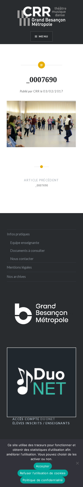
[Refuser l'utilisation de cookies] (77, 463)
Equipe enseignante (24, 243)
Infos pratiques (18, 234)
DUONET (33, 419)
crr (36, 91)
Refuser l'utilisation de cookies (43, 473)
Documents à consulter (27, 251)
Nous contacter (22, 259)
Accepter (43, 466)
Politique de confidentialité (43, 480)
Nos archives (16, 277)
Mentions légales (19, 267)
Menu (43, 36)
